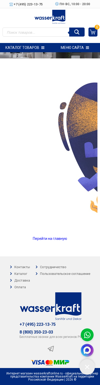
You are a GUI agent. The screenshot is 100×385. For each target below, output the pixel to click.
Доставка (22, 280)
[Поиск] (77, 32)
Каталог (20, 274)
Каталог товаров (22, 48)
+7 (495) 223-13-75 (37, 324)
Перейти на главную (50, 239)
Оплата (20, 287)
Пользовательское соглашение (65, 274)
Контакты (22, 267)
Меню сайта (72, 48)
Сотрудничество (53, 267)
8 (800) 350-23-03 (36, 332)
